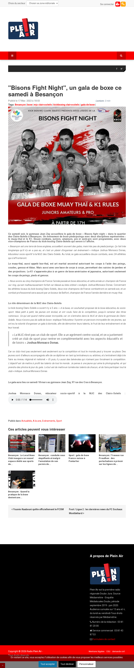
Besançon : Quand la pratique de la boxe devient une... (18, 494)
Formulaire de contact (104, 639)
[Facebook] (116, 69)
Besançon (20, 104)
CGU (108, 651)
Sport (59, 421)
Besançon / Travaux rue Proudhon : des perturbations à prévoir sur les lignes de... (111, 459)
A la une (37, 421)
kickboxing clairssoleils (66, 104)
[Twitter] (121, 69)
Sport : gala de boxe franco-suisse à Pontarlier (79, 458)
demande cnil (118, 651)
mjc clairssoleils (43, 104)
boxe (29, 104)
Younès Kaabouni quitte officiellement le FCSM (38, 509)
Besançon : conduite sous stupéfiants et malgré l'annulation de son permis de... (51, 459)
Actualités (26, 421)
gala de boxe (88, 104)
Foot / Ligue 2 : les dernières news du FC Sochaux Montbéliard (95, 511)
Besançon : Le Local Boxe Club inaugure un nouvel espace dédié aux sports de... (21, 459)
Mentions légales (96, 651)
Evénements (48, 421)
